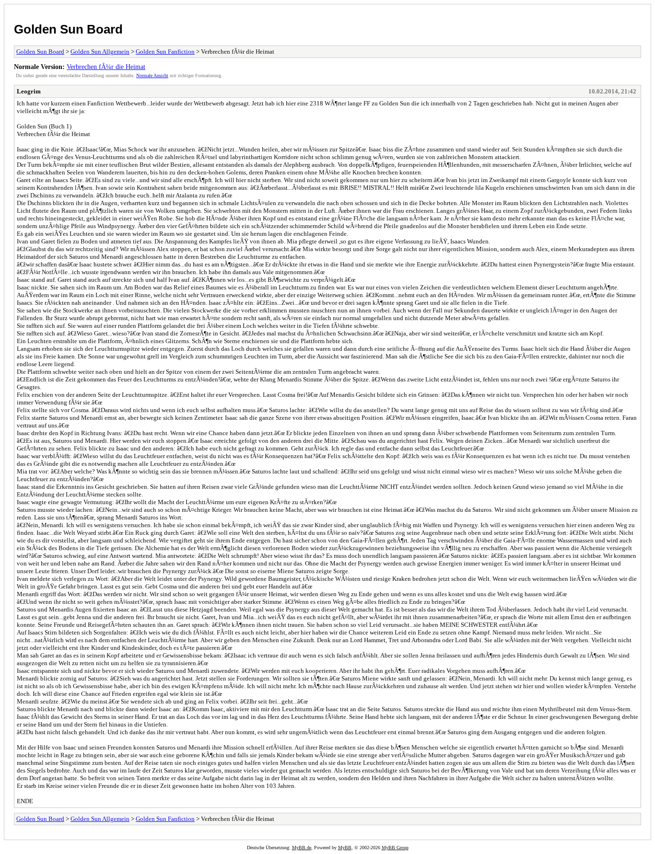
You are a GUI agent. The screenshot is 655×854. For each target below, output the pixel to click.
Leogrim (29, 91)
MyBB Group (395, 847)
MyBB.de (301, 847)
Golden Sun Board (68, 29)
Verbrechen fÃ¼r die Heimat (106, 66)
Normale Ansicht (152, 75)
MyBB (344, 847)
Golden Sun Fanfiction (165, 51)
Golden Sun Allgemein (99, 51)
